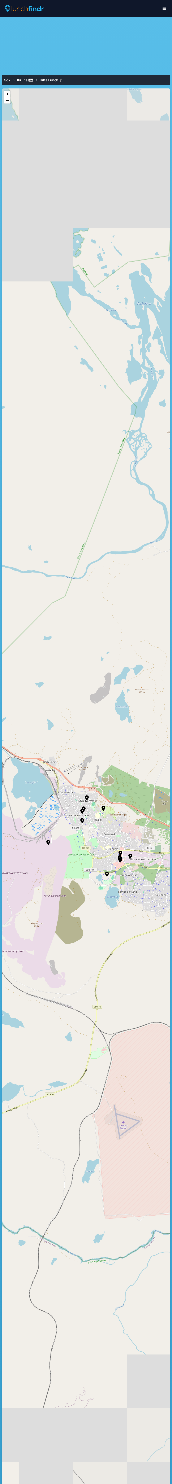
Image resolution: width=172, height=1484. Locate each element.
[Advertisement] (86, 45)
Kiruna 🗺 (25, 80)
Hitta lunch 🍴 (51, 80)
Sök (7, 80)
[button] (130, 856)
